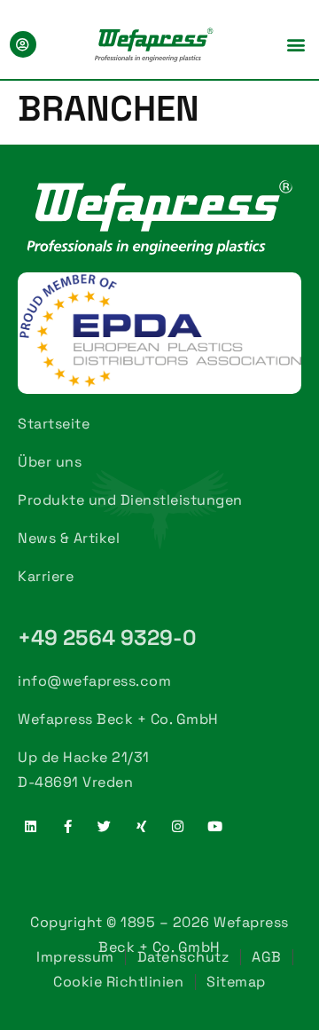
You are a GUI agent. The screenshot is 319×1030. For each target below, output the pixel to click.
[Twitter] (104, 826)
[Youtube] (215, 826)
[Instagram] (178, 826)
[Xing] (141, 826)
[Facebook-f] (68, 826)
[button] (296, 44)
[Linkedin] (31, 826)
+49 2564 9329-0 (108, 637)
